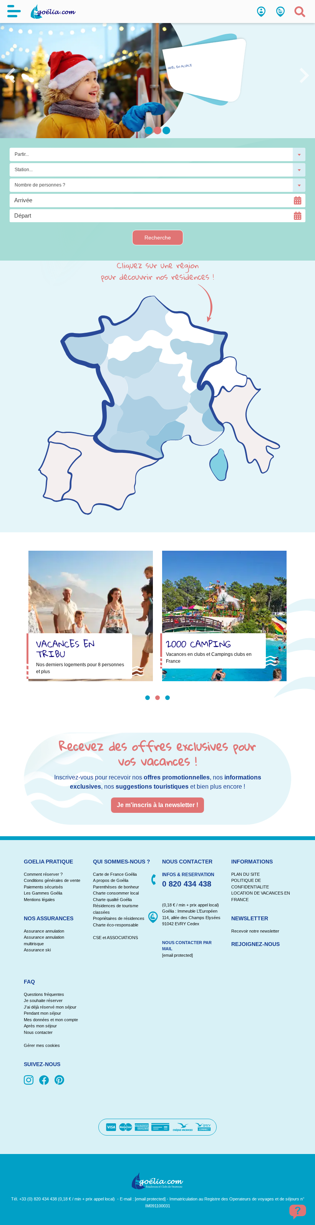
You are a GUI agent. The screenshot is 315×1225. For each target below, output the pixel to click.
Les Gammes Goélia (43, 893)
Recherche (157, 237)
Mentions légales (39, 899)
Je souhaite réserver (43, 1000)
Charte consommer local (116, 893)
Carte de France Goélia (115, 874)
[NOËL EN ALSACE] (205, 72)
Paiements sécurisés (43, 887)
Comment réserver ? (43, 874)
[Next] (304, 70)
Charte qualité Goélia (112, 899)
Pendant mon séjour (42, 1013)
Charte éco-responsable (115, 925)
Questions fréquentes (44, 994)
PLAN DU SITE (245, 874)
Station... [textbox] (24, 169)
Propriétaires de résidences (118, 918)
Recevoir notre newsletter (255, 931)
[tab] (147, 697)
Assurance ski (37, 950)
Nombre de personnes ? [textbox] (40, 185)
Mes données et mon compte (51, 1019)
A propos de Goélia (110, 880)
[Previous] (10, 70)
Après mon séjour (40, 1026)
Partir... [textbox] (22, 154)
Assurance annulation (44, 931)
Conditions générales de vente (52, 880)
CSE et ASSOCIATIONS (115, 937)
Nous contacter (38, 1032)
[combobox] (157, 154)
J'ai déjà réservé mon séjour (50, 1007)
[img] (30, 1080)
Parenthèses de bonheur (116, 887)
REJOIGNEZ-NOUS (255, 944)
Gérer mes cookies (42, 1045)
